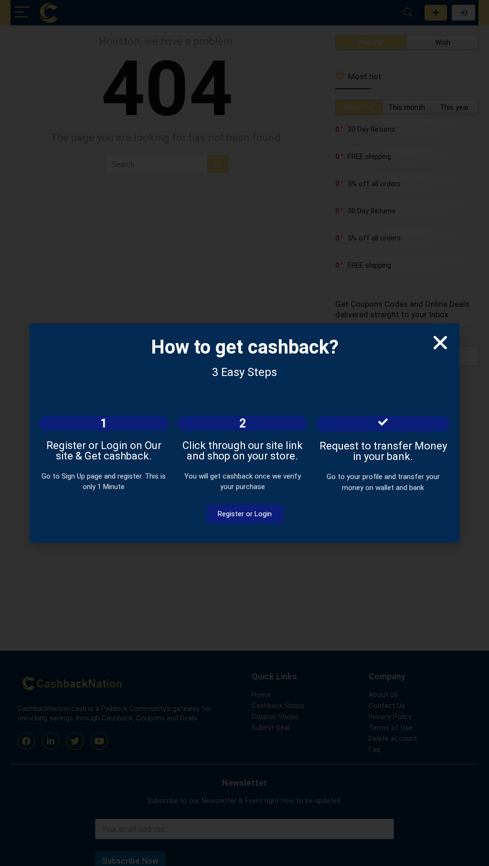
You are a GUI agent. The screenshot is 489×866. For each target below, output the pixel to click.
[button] (440, 342)
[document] (244, 433)
